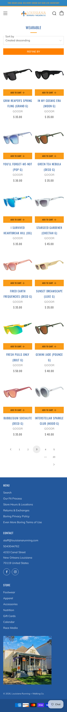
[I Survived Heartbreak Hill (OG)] (17, 201)
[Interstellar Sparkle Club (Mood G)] (49, 392)
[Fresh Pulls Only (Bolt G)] (17, 328)
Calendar (8, 622)
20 (54, 457)
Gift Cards (9, 616)
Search (7, 492)
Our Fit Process (12, 498)
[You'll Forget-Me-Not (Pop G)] (17, 138)
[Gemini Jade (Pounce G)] (49, 328)
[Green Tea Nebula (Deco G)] (49, 138)
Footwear (9, 592)
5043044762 (11, 546)
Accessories (10, 604)
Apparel (8, 598)
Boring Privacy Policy (16, 516)
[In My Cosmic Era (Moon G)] (49, 74)
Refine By (33, 51)
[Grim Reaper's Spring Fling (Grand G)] (17, 74)
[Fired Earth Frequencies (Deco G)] (17, 265)
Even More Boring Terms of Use (22, 522)
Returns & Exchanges (16, 510)
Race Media (10, 628)
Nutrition (8, 610)
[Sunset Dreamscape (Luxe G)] (49, 265)
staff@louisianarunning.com (20, 540)
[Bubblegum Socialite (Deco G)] (17, 392)
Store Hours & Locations (18, 504)
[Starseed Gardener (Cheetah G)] (49, 201)
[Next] (54, 464)
